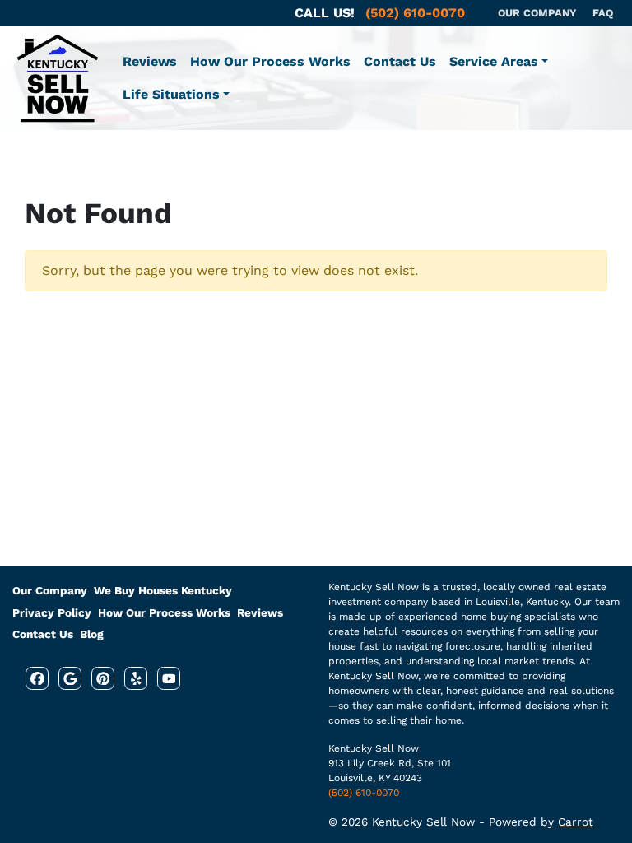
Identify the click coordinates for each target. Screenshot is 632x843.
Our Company (49, 590)
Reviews (150, 61)
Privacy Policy (51, 612)
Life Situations (171, 94)
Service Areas (493, 61)
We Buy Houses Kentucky (163, 590)
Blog (92, 633)
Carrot (575, 821)
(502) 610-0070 (363, 793)
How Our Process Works (270, 61)
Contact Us (400, 61)
